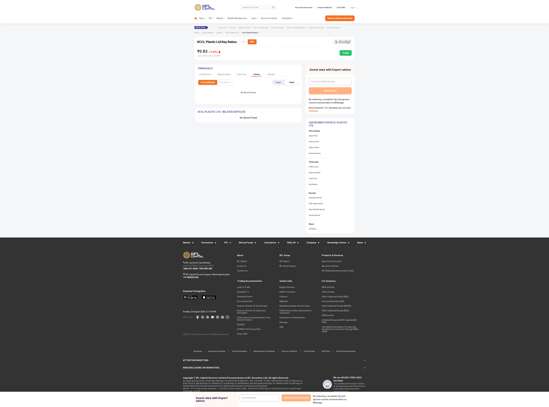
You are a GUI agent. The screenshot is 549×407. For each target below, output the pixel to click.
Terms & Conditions (289, 351)
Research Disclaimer (217, 351)
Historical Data (333, 28)
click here (313, 111)
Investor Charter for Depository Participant (251, 311)
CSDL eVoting (328, 292)
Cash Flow (313, 179)
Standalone (224, 82)
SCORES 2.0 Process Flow (249, 329)
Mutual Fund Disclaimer (346, 351)
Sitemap (283, 322)
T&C (335, 99)
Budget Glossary (287, 287)
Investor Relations (324, 8)
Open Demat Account (332, 261)
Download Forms (244, 296)
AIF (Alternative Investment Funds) (338, 271)
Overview (222, 28)
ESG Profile (341, 8)
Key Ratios (313, 184)
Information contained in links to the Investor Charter (253, 318)
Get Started (330, 90)
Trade (345, 53)
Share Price (313, 136)
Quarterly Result (315, 198)
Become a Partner (269, 18)
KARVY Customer (288, 292)
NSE (243, 41)
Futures (232, 28)
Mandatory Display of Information (295, 306)
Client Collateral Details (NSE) (335, 296)
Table (291, 82)
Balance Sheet (314, 173)
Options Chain (245, 28)
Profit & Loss (314, 167)
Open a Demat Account (339, 18)
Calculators (287, 18)
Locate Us (241, 266)
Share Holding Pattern (296, 28)
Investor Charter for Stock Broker (252, 306)
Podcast (283, 296)
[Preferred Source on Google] (343, 42)
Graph (278, 82)
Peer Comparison (261, 28)
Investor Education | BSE (333, 301)
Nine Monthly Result (317, 209)
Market (220, 18)
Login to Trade (243, 287)
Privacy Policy (309, 351)
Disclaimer (198, 351)
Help (282, 327)
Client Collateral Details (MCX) (335, 310)
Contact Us (242, 271)
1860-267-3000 (190, 268)
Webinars (284, 301)
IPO (210, 18)
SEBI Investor (328, 315)
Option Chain (314, 148)
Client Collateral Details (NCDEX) (336, 306)
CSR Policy (325, 351)
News (201, 18)
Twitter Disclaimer (239, 351)
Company (312, 229)
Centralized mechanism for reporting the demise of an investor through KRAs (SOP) (340, 329)
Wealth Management (237, 18)
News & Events (277, 28)
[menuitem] (196, 18)
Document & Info (244, 301)
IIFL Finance (285, 261)
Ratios (257, 74)
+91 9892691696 (190, 277)
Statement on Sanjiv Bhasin (292, 317)
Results (271, 74)
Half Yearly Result (316, 204)
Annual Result (314, 215)
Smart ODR (242, 334)
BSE (252, 41)
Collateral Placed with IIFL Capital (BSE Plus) (339, 321)
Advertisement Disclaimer (264, 351)
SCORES (241, 324)
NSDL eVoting (328, 287)
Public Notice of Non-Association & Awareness (295, 311)
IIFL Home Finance (288, 266)
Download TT (243, 292)
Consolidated (208, 82)
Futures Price (314, 142)
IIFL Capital (242, 261)
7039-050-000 (205, 268)
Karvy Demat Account (303, 8)
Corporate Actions (316, 28)
